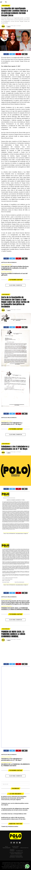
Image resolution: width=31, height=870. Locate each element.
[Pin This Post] (18, 54)
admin (8, 26)
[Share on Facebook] (6, 54)
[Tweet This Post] (12, 54)
